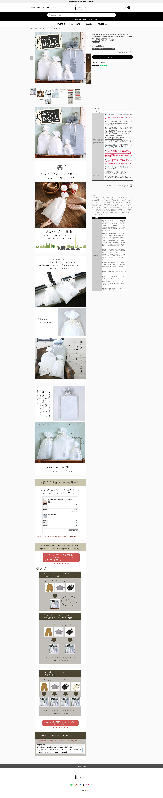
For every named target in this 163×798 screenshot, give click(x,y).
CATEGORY (74, 24)
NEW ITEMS (60, 24)
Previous (31, 58)
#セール (67, 19)
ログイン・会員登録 (35, 7)
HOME (31, 28)
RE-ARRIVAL (102, 24)
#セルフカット (90, 19)
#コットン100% (82, 19)
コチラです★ (130, 186)
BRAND (88, 24)
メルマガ (47, 7)
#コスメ (95, 19)
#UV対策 (76, 19)
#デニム (71, 19)
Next (88, 58)
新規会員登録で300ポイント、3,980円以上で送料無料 (81, 1)
